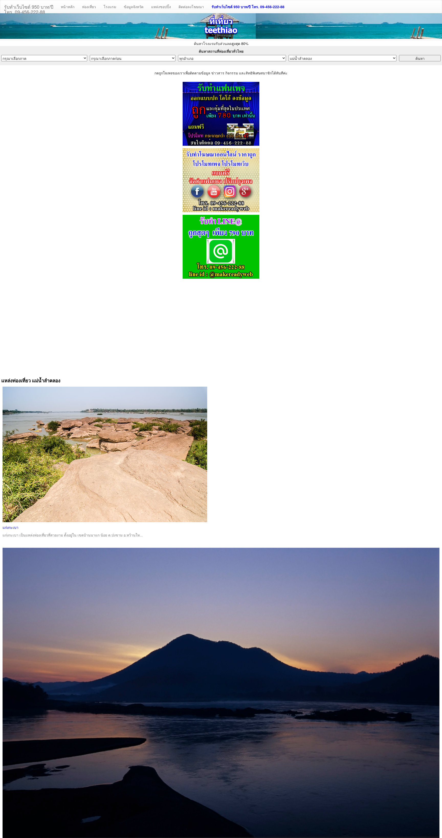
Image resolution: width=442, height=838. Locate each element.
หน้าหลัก (67, 6)
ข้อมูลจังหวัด (133, 6)
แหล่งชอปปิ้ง (161, 6)
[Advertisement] (221, 326)
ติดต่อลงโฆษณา (191, 6)
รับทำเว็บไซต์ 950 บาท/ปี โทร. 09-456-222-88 (248, 6)
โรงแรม (110, 6)
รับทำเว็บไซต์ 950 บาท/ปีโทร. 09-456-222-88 (28, 8)
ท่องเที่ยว (89, 6)
